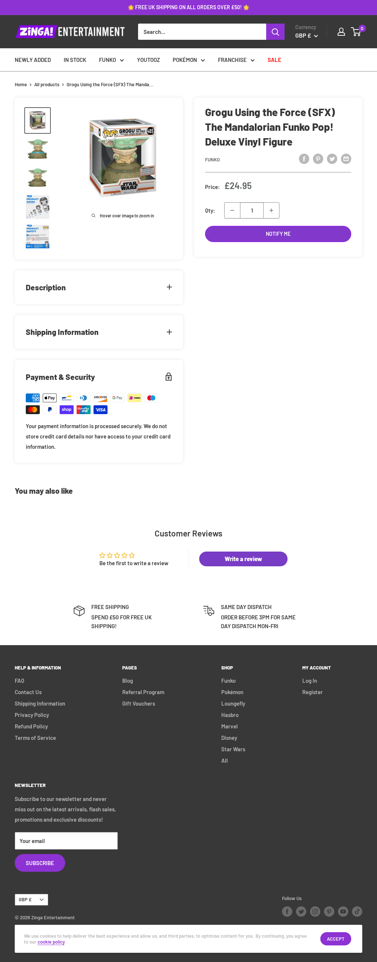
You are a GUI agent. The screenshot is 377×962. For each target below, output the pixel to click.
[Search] (275, 32)
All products (46, 84)
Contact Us (28, 692)
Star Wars (233, 749)
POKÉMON (185, 59)
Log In (309, 680)
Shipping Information (40, 703)
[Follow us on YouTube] (343, 911)
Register (312, 692)
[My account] (341, 32)
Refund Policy (31, 726)
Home (21, 84)
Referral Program (143, 692)
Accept (336, 939)
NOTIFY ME (278, 234)
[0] (356, 31)
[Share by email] (346, 158)
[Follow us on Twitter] (301, 911)
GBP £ (25, 899)
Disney (229, 737)
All (224, 760)
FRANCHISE (232, 59)
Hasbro (230, 714)
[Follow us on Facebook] (287, 911)
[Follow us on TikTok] (357, 911)
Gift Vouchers (138, 703)
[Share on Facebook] (304, 158)
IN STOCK (75, 59)
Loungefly (233, 703)
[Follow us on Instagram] (315, 911)
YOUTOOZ (148, 59)
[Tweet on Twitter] (332, 158)
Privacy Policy (32, 714)
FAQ (19, 680)
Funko (212, 159)
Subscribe (40, 863)
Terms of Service (35, 737)
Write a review (243, 558)
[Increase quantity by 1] (271, 210)
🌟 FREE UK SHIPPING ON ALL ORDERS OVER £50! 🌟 (188, 7)
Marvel (229, 726)
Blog (127, 680)
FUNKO (107, 59)
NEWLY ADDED (33, 59)
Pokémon (232, 692)
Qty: (210, 210)
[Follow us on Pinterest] (329, 911)
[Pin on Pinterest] (318, 158)
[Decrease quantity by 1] (232, 210)
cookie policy (51, 942)
